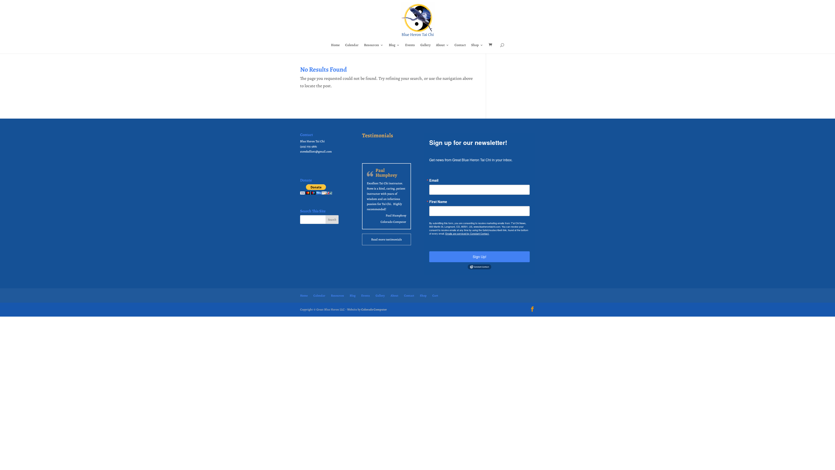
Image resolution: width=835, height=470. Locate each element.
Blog (392, 45)
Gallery (425, 45)
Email (433, 180)
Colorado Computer (393, 222)
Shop (475, 45)
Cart (435, 296)
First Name (438, 201)
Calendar (352, 45)
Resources (371, 45)
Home (335, 45)
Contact (460, 45)
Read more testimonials (386, 239)
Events (410, 45)
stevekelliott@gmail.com (316, 151)
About (440, 45)
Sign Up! (479, 256)
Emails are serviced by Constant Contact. (467, 233)
